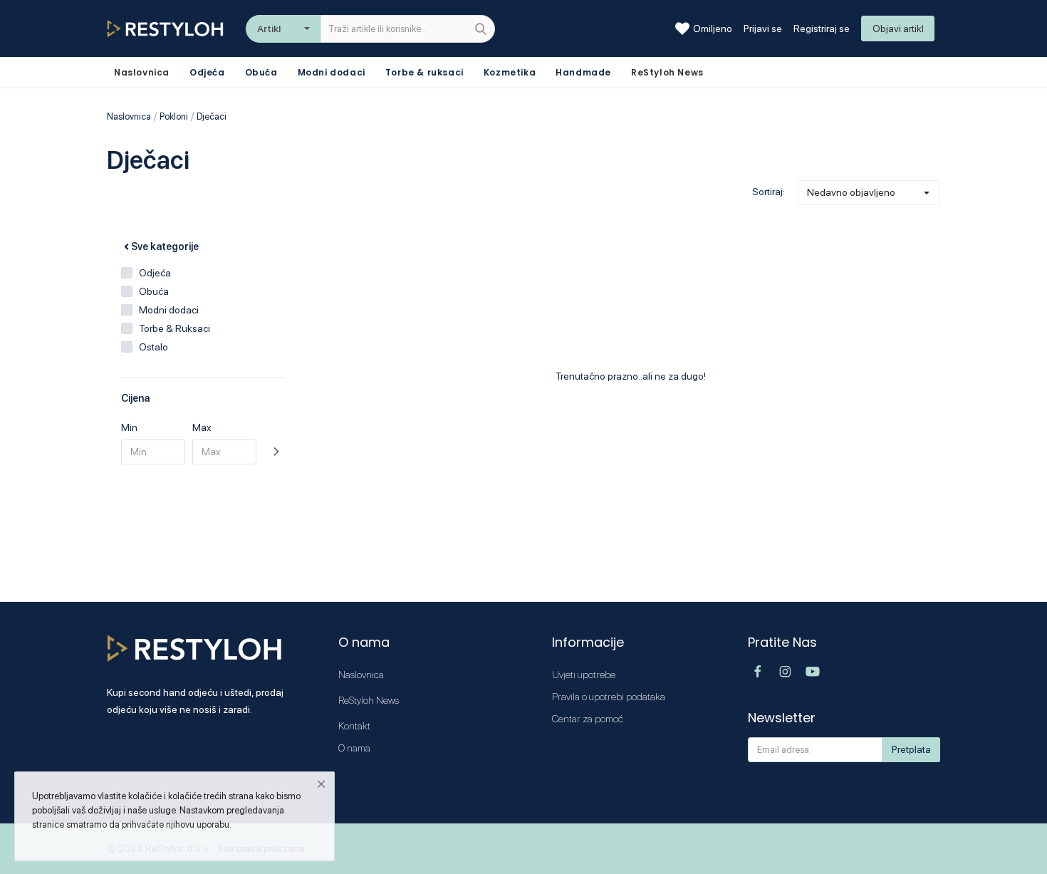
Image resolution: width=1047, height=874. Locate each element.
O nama (354, 748)
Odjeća (207, 72)
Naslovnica (129, 116)
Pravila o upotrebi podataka (608, 696)
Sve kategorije (165, 246)
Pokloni (174, 116)
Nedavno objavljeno (851, 192)
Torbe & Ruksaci (174, 328)
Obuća (261, 72)
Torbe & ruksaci (424, 72)
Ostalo (153, 347)
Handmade (583, 72)
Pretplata (911, 749)
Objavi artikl (898, 28)
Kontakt (354, 726)
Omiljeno (712, 28)
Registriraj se (821, 28)
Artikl (269, 28)
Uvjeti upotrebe (583, 674)
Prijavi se (763, 28)
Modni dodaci (331, 72)
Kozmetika (510, 72)
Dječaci (211, 116)
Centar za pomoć (587, 718)
